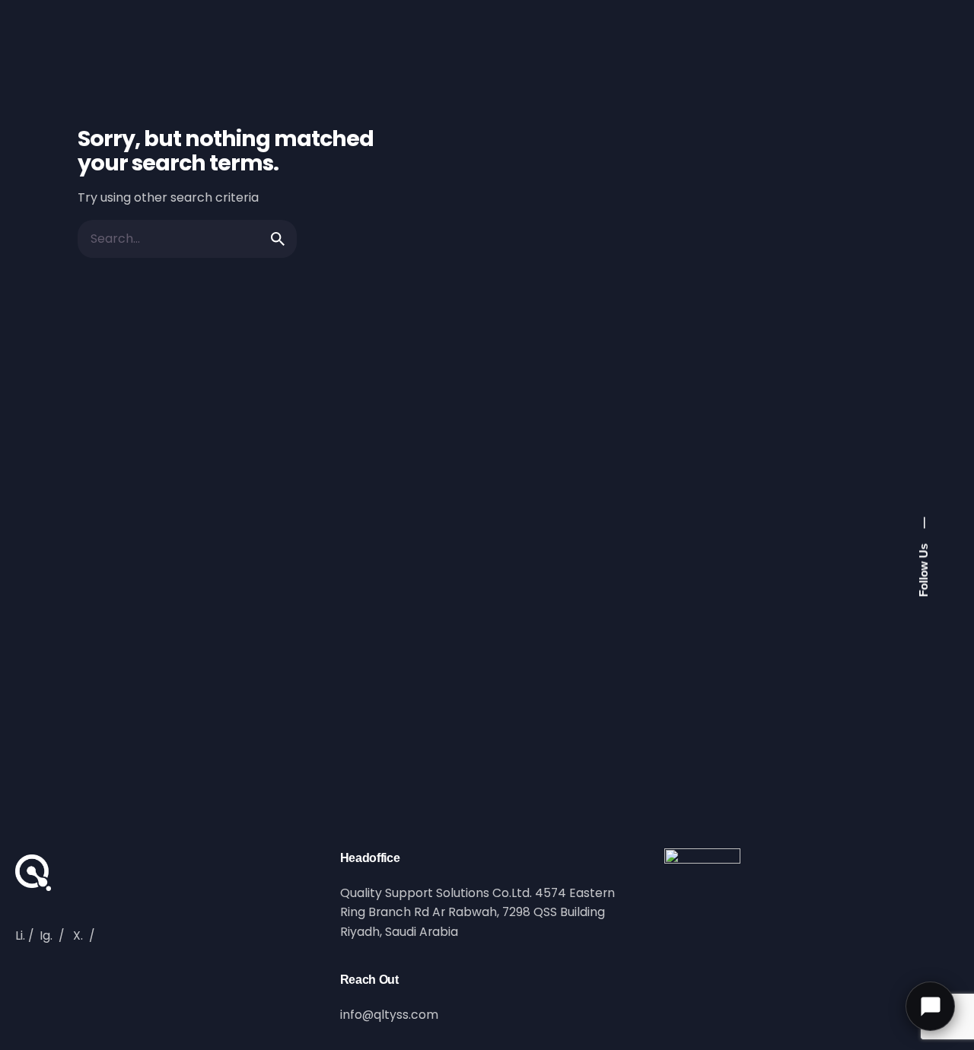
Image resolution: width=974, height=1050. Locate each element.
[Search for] (187, 239)
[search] (278, 239)
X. (78, 935)
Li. (20, 935)
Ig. (46, 935)
